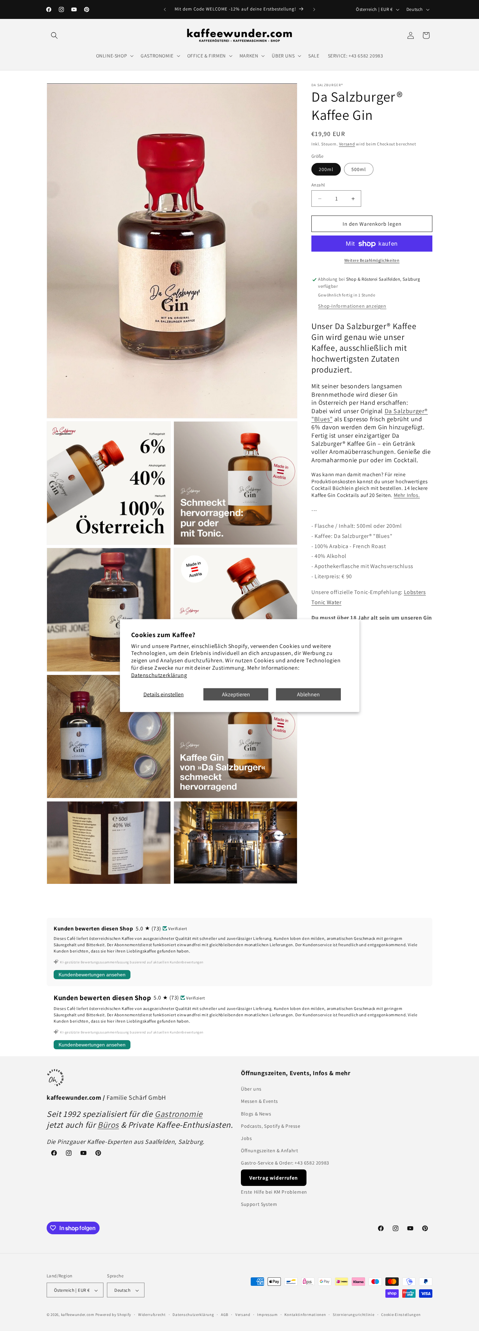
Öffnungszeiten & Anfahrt (269, 1150)
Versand (347, 143)
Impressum (267, 1314)
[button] (54, 35)
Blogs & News (256, 1114)
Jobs (246, 1138)
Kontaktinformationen (305, 1314)
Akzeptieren (236, 694)
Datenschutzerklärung (159, 674)
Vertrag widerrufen (273, 1177)
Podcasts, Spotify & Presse (271, 1126)
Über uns (251, 1089)
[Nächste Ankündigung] (314, 9)
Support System (259, 1204)
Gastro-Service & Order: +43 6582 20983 (285, 1163)
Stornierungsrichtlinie (353, 1314)
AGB (224, 1314)
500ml (358, 169)
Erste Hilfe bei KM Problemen (274, 1192)
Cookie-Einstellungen (400, 1314)
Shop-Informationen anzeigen (352, 306)
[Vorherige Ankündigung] (165, 9)
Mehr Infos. (407, 495)
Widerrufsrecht (152, 1314)
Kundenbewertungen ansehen (92, 974)
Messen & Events (259, 1101)
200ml (326, 169)
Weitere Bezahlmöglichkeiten (372, 260)
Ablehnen (308, 694)
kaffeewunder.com (77, 1314)
